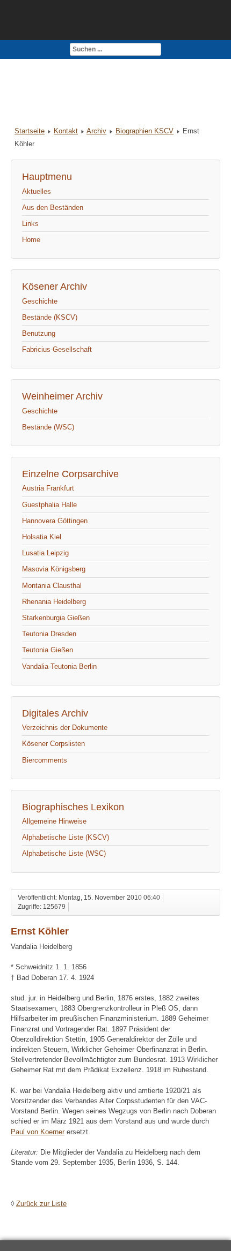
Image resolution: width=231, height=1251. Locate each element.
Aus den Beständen (52, 208)
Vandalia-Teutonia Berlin (59, 666)
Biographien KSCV (145, 131)
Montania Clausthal (52, 586)
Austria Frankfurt (48, 488)
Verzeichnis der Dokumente (64, 728)
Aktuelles (36, 191)
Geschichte (39, 301)
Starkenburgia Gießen (56, 618)
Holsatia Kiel (41, 537)
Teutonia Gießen (47, 650)
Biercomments (44, 760)
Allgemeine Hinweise (54, 821)
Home (31, 240)
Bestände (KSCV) (49, 317)
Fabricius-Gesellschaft (57, 349)
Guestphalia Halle (49, 505)
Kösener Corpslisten (53, 744)
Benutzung (38, 333)
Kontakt (66, 131)
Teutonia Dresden (49, 634)
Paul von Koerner (37, 1132)
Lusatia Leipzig (45, 553)
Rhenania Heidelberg (54, 602)
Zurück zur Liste (41, 1204)
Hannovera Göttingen (55, 521)
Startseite (30, 131)
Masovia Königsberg (53, 569)
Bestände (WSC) (48, 427)
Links (30, 224)
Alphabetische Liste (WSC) (64, 853)
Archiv (96, 131)
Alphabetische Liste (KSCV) (65, 837)
